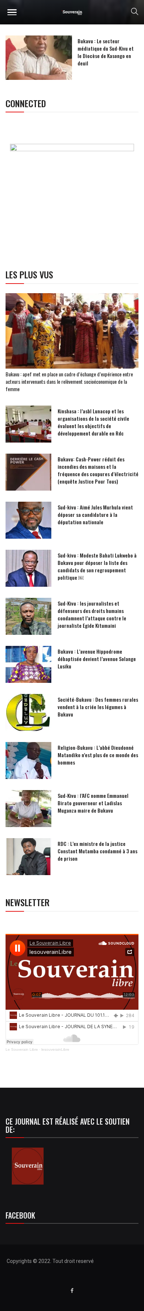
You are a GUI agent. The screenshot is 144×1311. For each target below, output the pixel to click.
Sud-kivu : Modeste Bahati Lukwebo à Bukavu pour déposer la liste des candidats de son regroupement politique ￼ (97, 566)
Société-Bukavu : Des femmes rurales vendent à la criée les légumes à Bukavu (98, 706)
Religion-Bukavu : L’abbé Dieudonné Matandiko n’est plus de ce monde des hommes (98, 754)
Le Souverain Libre (22, 1049)
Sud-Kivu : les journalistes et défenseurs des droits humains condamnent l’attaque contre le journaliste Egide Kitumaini (92, 614)
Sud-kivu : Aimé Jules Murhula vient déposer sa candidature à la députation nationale (95, 514)
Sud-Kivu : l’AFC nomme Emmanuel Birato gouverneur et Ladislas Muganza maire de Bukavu (93, 803)
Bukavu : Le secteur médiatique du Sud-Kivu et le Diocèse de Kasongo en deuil (106, 52)
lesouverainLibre (55, 1049)
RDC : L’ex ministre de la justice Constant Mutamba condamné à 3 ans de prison (97, 851)
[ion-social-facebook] (72, 1290)
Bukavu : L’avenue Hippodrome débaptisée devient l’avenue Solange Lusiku (97, 658)
